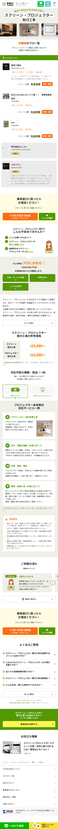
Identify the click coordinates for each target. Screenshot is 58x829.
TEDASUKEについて (11, 768)
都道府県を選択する (29, 724)
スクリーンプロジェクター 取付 (23, 762)
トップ (5, 762)
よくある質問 (15, 286)
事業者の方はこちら (11, 790)
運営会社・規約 (9, 797)
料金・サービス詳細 (15, 277)
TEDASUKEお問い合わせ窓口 (19, 703)
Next (52, 582)
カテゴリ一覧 (8, 776)
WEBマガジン (8, 782)
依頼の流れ (42, 277)
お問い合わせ (8, 803)
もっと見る (29, 694)
